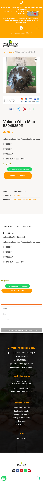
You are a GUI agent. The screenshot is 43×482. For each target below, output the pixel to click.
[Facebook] (17, 470)
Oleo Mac (18, 199)
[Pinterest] (29, 470)
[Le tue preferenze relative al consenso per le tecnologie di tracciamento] (39, 478)
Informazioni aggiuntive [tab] (23, 226)
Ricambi (11, 52)
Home (5, 52)
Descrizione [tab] (8, 226)
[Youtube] (21, 470)
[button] (39, 43)
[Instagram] (13, 470)
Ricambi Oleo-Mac (30, 199)
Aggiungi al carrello (18, 175)
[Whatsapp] (25, 470)
